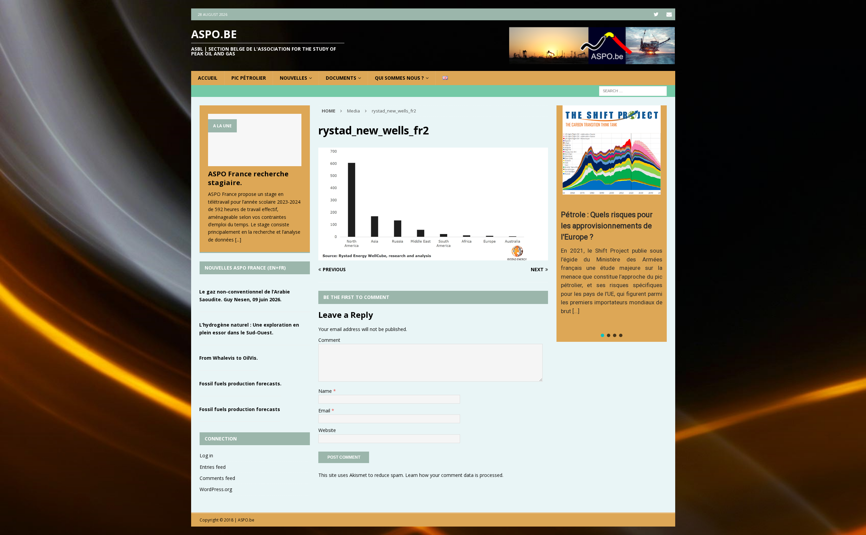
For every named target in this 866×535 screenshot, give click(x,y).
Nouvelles (293, 78)
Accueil (208, 78)
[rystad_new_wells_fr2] (433, 256)
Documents (341, 78)
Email (325, 410)
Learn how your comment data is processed (453, 475)
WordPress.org (216, 489)
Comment (329, 340)
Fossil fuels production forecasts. (240, 383)
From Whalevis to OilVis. (228, 358)
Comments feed (217, 478)
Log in (206, 455)
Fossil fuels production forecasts (239, 409)
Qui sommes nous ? (399, 78)
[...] (238, 239)
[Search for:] (633, 90)
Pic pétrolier (248, 78)
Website (327, 430)
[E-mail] (669, 14)
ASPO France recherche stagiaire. (248, 178)
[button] (602, 335)
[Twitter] (656, 14)
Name (325, 391)
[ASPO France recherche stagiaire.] (254, 140)
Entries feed (213, 467)
